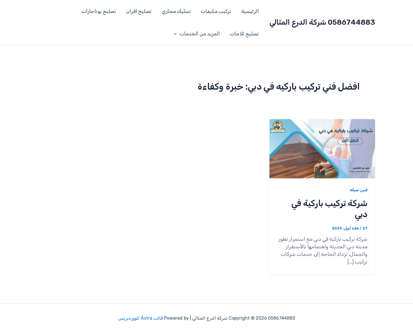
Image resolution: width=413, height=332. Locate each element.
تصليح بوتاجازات (98, 11)
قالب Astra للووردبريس (140, 318)
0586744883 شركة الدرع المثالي (322, 22)
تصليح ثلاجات (244, 34)
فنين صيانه (358, 190)
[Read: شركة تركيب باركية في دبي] (322, 148)
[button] (177, 33)
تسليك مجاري (176, 11)
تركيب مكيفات (216, 11)
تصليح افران (138, 11)
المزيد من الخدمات (200, 34)
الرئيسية (250, 11)
